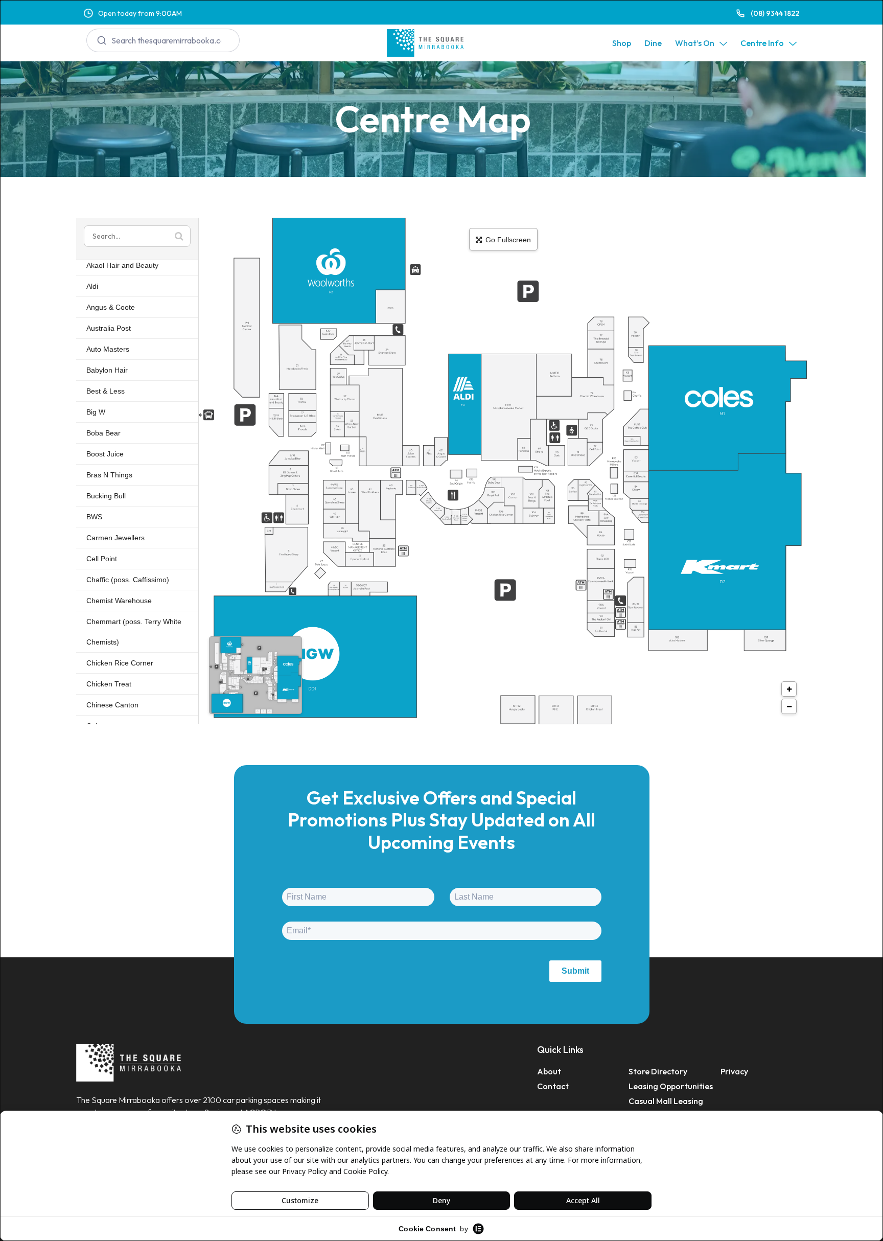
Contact (553, 1086)
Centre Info (762, 43)
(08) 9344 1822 (775, 13)
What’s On (694, 43)
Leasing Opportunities (671, 1086)
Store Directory (658, 1071)
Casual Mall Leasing (666, 1101)
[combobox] (163, 40)
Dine (653, 43)
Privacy (734, 1071)
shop (621, 43)
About (549, 1071)
